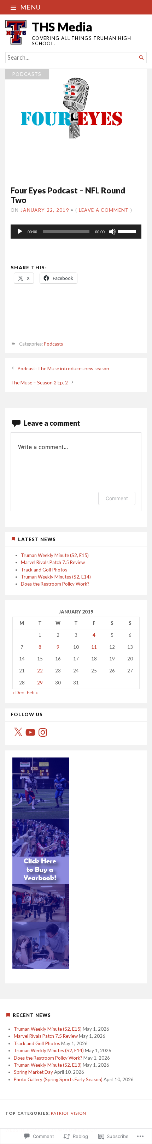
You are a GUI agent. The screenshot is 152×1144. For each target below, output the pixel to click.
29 (40, 682)
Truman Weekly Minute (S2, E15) (55, 555)
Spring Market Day (33, 1072)
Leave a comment (104, 210)
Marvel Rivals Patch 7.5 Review (53, 562)
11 (94, 647)
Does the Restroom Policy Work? (55, 584)
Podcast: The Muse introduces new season (63, 368)
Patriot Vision (68, 1113)
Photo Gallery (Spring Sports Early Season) (58, 1079)
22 (40, 670)
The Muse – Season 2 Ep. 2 (39, 382)
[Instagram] (42, 732)
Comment (117, 498)
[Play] (19, 231)
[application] (76, 231)
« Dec (18, 692)
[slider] (128, 230)
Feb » (32, 692)
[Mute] (112, 231)
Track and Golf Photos (44, 570)
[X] (18, 732)
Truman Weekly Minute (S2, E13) (48, 1065)
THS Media (62, 26)
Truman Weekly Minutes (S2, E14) (56, 577)
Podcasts (27, 74)
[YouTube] (30, 732)
